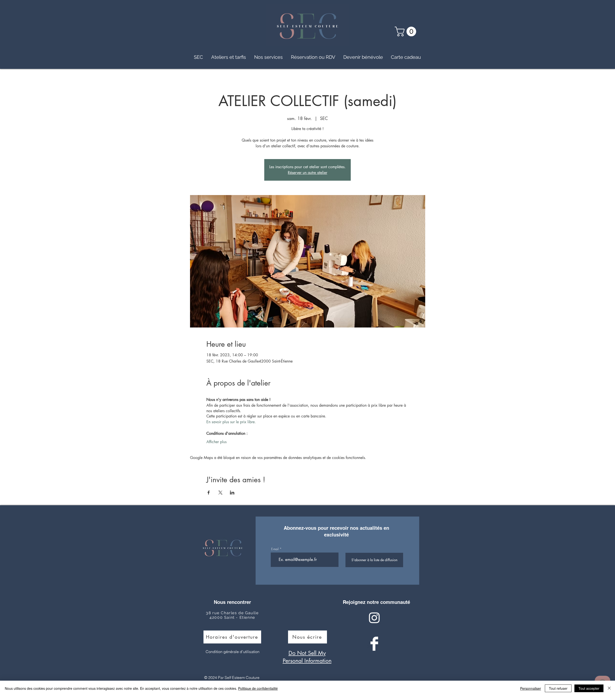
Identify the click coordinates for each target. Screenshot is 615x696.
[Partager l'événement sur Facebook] (208, 492)
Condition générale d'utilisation (232, 651)
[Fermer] (609, 688)
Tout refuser (558, 688)
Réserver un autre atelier (307, 172)
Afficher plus (216, 441)
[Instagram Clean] (374, 618)
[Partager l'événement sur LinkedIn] (232, 492)
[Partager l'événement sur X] (220, 492)
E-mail (275, 549)
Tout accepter (588, 688)
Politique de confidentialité (258, 688)
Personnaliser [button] (530, 688)
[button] (406, 31)
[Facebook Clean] (374, 644)
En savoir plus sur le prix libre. (231, 421)
